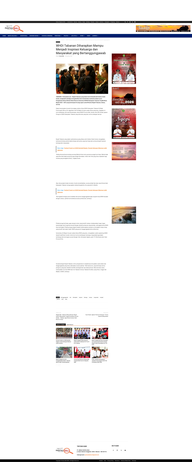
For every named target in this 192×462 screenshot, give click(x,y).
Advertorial (23, 35)
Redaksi (101, 460)
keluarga (85, 297)
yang (66, 299)
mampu (90, 297)
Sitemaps (134, 460)
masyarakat (96, 297)
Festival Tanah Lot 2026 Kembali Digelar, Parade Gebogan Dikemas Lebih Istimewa (63, 342)
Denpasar (92, 22)
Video (88, 35)
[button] (125, 22)
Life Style (74, 35)
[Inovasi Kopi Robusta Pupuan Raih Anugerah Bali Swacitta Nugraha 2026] (82, 352)
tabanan (58, 299)
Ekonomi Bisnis (34, 35)
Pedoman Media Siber (126, 460)
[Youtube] (135, 22)
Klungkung (113, 22)
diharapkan (75, 297)
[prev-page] (57, 365)
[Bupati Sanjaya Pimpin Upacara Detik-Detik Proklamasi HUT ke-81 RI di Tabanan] (82, 333)
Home (4, 35)
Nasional (75, 22)
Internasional (70, 22)
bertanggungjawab (64, 297)
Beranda (58, 39)
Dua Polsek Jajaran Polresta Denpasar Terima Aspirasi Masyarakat (97, 315)
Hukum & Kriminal (47, 35)
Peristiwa (57, 35)
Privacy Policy (110, 460)
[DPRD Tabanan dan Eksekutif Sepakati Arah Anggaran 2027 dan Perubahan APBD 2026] (100, 352)
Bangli (83, 22)
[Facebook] (127, 22)
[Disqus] (82, 388)
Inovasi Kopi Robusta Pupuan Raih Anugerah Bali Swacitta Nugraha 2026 (81, 361)
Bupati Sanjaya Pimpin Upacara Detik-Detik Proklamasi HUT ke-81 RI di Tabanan (81, 342)
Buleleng (87, 22)
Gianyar (97, 22)
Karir (105, 460)
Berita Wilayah (12, 35)
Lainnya (94, 35)
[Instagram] (130, 22)
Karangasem (107, 22)
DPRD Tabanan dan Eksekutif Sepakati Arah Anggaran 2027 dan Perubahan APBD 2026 (99, 361)
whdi (62, 299)
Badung (79, 22)
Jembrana (101, 22)
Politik (66, 35)
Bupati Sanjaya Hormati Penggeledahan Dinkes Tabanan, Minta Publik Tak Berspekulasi (63, 361)
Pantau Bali (61, 56)
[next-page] (59, 365)
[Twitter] (132, 22)
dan (70, 297)
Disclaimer (117, 460)
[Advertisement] (45, 10)
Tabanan (117, 22)
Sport (82, 35)
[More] (103, 59)
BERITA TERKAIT (61, 324)
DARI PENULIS (70, 324)
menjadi (101, 297)
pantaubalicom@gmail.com (92, 454)
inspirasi (80, 297)
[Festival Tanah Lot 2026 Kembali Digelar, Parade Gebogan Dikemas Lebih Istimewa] (64, 333)
